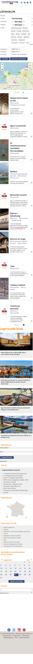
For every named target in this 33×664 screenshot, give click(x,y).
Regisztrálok (3, 461)
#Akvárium (14, 311)
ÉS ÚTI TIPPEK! (7, 554)
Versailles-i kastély (9, 482)
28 (20, 574)
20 (15, 571)
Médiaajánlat (8, 638)
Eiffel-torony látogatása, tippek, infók (15, 480)
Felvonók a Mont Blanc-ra (11, 486)
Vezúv (5, 540)
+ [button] (2, 64)
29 (25, 574)
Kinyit (31, 44)
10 (1, 568)
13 (15, 568)
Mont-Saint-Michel (9, 488)
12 (11, 568)
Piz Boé (5, 533)
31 (1, 578)
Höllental (5, 529)
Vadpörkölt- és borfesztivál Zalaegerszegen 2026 (16, 531)
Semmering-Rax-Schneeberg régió (12, 546)
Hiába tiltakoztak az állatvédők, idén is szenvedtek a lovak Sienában (13, 353)
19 (11, 571)
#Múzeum (13, 218)
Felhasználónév (4, 448)
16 (29, 568)
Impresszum (7, 636)
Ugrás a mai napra (16, 581)
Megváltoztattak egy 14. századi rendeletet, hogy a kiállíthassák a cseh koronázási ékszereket (15, 382)
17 (1, 571)
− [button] (2, 67)
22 (25, 571)
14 (20, 568)
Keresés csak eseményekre (19, 54)
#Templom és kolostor (17, 105)
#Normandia (14, 103)
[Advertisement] (16, 611)
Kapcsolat (17, 636)
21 (20, 571)
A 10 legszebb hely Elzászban (13, 476)
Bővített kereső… (4, 593)
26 (11, 574)
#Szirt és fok (14, 178)
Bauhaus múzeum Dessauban (11, 542)
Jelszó (1, 451)
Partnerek (25, 636)
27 (15, 574)
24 (1, 574)
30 (29, 574)
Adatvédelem (24, 638)
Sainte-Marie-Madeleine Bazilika (12, 538)
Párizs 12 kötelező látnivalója (13, 478)
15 (25, 568)
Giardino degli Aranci (9, 527)
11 (6, 568)
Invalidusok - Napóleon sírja (12, 484)
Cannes (5, 492)
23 (29, 571)
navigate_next (31, 560)
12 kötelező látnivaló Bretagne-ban (15, 473)
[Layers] (30, 65)
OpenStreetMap (24, 89)
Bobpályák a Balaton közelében (12, 535)
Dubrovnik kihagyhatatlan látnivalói (12, 544)
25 (6, 574)
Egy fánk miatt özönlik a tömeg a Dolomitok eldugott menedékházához (15, 409)
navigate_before (2, 560)
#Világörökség (16, 220)
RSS (16, 638)
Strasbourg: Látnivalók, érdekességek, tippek (16, 490)
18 (6, 571)
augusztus (8, 560)
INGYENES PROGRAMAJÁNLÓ (13, 552)
